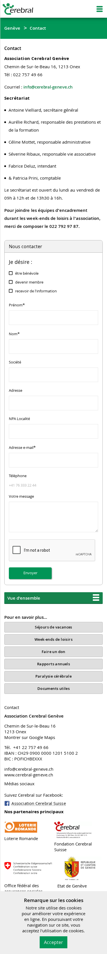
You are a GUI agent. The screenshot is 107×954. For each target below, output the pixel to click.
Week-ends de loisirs (53, 639)
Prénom (17, 305)
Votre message (21, 496)
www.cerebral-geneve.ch (28, 775)
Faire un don (53, 651)
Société (15, 362)
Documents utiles (53, 688)
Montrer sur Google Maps (29, 737)
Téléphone (18, 475)
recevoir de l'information (36, 291)
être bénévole (27, 273)
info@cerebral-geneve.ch (47, 87)
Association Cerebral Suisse (38, 803)
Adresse (15, 390)
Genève (12, 28)
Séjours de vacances (53, 627)
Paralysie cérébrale (53, 676)
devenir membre (29, 282)
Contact (38, 28)
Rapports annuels (53, 663)
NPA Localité (19, 418)
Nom (14, 333)
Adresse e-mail (22, 447)
